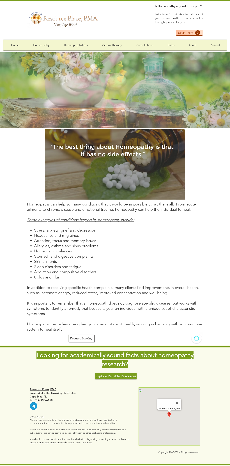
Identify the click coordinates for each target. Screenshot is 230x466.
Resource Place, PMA (43, 389)
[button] (41, 45)
